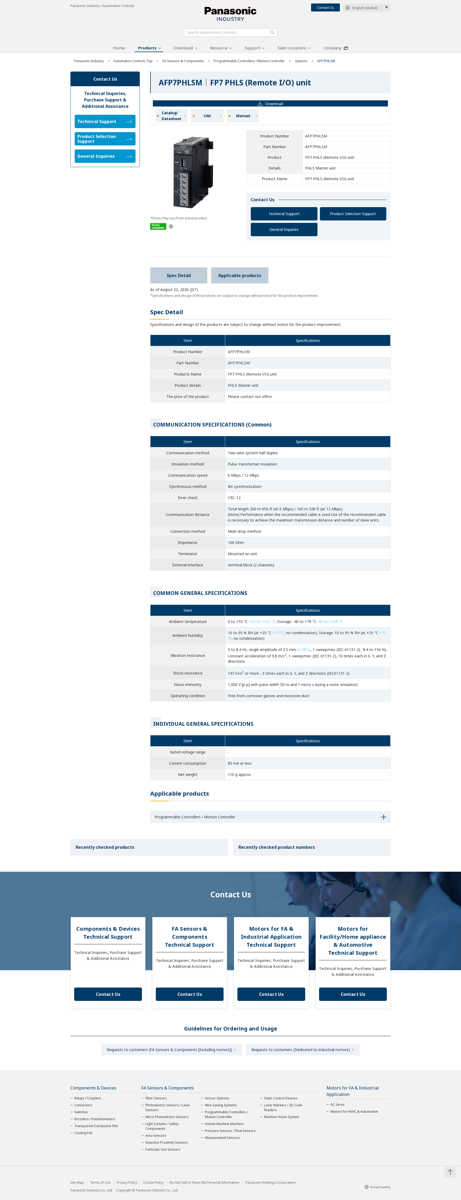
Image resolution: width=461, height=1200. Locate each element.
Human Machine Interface (224, 1124)
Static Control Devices (280, 1098)
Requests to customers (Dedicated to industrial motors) (300, 1049)
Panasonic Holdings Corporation (270, 1182)
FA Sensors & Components (183, 61)
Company (332, 47)
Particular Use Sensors (162, 1149)
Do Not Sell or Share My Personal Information (204, 1182)
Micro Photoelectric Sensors (167, 1117)
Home (119, 47)
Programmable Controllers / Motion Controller (249, 61)
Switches (81, 1112)
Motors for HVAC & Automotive (354, 1111)
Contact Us (325, 7)
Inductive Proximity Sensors (166, 1142)
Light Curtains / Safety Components (161, 1126)
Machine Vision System (281, 1117)
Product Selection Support (353, 213)
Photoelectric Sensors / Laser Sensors (167, 1107)
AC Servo (337, 1104)
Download (183, 47)
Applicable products (239, 275)
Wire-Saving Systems (221, 1105)
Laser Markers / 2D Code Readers (283, 1107)
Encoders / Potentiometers (94, 1119)
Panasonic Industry (89, 61)
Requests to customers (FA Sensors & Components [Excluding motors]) (169, 1049)
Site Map (77, 1182)
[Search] (272, 32)
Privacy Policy (127, 1182)
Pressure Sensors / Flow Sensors (230, 1130)
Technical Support (284, 213)
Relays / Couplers (87, 1098)
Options (301, 61)
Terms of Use (100, 1182)
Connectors (83, 1105)
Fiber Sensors (156, 1098)
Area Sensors (155, 1135)
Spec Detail (179, 275)
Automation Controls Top (133, 61)
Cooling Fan (83, 1133)
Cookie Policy (153, 1182)
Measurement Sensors (222, 1137)
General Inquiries (284, 229)
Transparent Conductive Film (96, 1126)
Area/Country (380, 1187)
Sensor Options (217, 1098)
